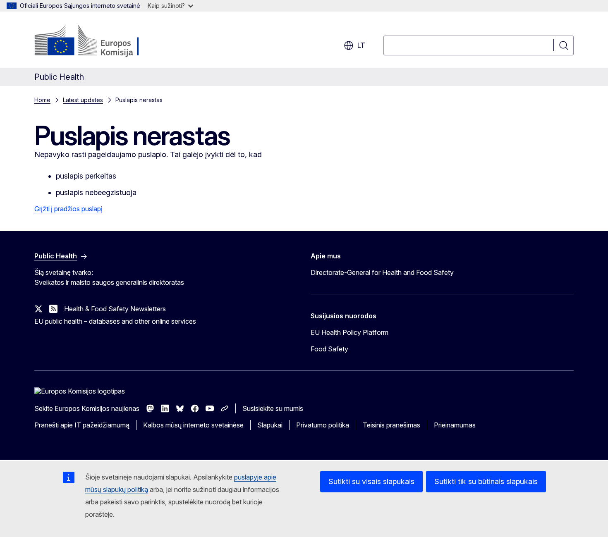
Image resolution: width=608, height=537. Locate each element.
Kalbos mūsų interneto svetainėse (193, 425)
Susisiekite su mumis (272, 408)
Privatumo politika (322, 425)
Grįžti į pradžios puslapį (68, 209)
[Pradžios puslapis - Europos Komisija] (101, 41)
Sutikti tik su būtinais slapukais (486, 481)
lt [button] (361, 45)
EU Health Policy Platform (349, 332)
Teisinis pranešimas (391, 425)
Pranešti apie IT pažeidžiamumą (81, 425)
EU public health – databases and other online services (115, 321)
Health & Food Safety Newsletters (115, 309)
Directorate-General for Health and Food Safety (382, 272)
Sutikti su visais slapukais (371, 481)
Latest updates (83, 99)
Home (42, 99)
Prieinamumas (455, 425)
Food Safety (329, 349)
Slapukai (269, 425)
